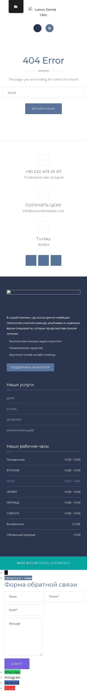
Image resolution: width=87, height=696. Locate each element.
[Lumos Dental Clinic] (43, 12)
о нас (12, 409)
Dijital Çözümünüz (54, 563)
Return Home (43, 108)
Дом (10, 398)
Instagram (12, 677)
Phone (10, 688)
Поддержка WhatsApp (30, 367)
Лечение (14, 419)
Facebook (11, 682)
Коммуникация (20, 430)
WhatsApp (12, 672)
